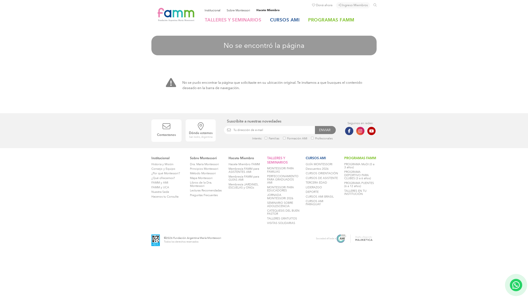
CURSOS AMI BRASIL (320, 196)
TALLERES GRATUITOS (282, 218)
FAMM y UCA (160, 187)
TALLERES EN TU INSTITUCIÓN (355, 192)
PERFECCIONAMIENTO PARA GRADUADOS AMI (282, 179)
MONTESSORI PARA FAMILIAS (280, 170)
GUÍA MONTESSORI (319, 164)
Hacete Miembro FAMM (244, 164)
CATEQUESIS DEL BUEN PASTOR (283, 212)
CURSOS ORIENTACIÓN (322, 173)
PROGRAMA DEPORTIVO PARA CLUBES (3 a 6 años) (357, 175)
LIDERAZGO (314, 187)
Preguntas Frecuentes (204, 195)
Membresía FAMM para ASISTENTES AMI (244, 170)
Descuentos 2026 (317, 168)
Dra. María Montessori (204, 164)
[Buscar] (375, 5)
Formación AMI (296, 138)
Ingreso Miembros (354, 5)
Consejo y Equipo (163, 168)
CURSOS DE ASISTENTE (322, 178)
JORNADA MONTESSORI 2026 (280, 196)
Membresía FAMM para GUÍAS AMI (244, 178)
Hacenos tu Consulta (164, 196)
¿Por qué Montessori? (165, 173)
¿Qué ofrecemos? (163, 178)
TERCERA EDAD (316, 182)
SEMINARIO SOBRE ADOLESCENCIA (280, 204)
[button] (516, 285)
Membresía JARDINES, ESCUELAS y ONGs (244, 186)
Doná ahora (323, 5)
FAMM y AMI (159, 182)
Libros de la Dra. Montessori (201, 184)
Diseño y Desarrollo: (363, 237)
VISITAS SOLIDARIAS (281, 223)
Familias (273, 138)
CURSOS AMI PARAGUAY (314, 203)
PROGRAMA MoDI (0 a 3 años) (359, 166)
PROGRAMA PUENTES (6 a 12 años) (359, 185)
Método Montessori (203, 173)
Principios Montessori (204, 168)
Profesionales (323, 138)
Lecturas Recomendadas (206, 190)
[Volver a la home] (172, 19)
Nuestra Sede (160, 191)
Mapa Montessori (201, 178)
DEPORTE (312, 191)
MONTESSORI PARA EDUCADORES (280, 189)
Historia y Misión (162, 164)
